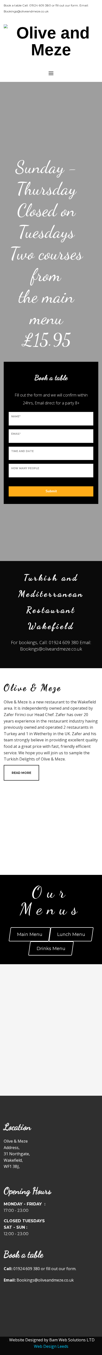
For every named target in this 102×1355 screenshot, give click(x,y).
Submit (51, 491)
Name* (16, 416)
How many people (25, 468)
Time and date (22, 451)
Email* (16, 433)
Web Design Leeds (51, 1346)
